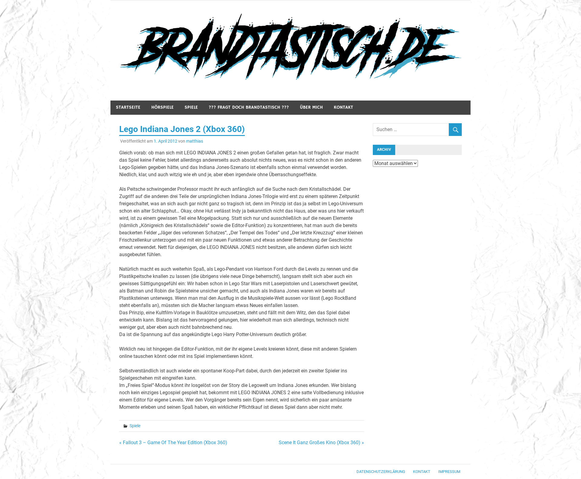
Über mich (311, 107)
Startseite (128, 107)
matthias (194, 141)
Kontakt (343, 107)
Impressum (449, 471)
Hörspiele (162, 107)
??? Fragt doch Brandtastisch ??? (249, 107)
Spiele (191, 107)
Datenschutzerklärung (380, 471)
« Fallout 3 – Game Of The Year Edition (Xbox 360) (173, 442)
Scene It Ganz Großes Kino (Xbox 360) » (321, 442)
